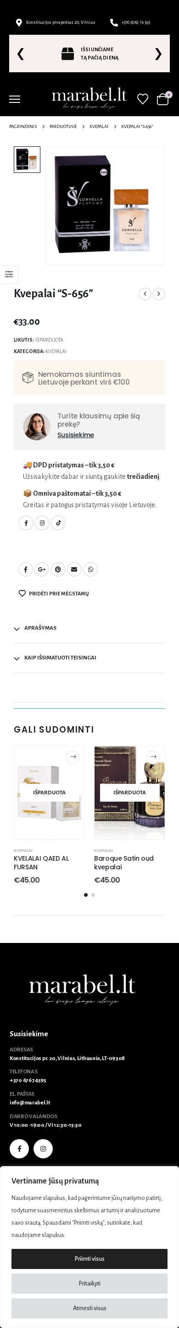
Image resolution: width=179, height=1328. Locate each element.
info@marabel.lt (30, 1103)
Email (74, 569)
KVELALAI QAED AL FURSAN (41, 863)
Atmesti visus (89, 1308)
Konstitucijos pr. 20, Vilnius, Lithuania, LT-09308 (67, 1058)
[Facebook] (26, 522)
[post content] (49, 793)
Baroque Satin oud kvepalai (124, 863)
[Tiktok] (58, 522)
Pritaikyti (90, 1283)
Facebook (25, 569)
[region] (89, 1247)
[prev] (145, 294)
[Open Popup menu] (14, 99)
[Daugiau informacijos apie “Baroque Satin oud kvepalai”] (153, 757)
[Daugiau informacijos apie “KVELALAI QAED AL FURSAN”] (73, 757)
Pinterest (58, 569)
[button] (86, 895)
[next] (158, 294)
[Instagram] (42, 522)
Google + (41, 569)
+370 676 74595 (28, 1080)
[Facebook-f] (19, 1148)
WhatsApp (90, 569)
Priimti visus (90, 1259)
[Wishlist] (142, 99)
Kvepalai (56, 351)
